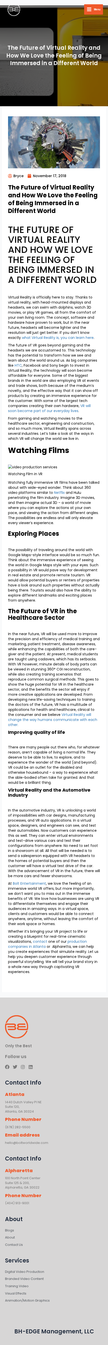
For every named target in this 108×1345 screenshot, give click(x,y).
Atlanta (14, 1094)
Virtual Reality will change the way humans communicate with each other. (52, 719)
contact (40, 941)
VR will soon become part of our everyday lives (49, 408)
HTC (18, 365)
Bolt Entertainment (29, 883)
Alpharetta (19, 1170)
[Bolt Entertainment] (14, 9)
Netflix (59, 492)
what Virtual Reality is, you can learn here (58, 337)
